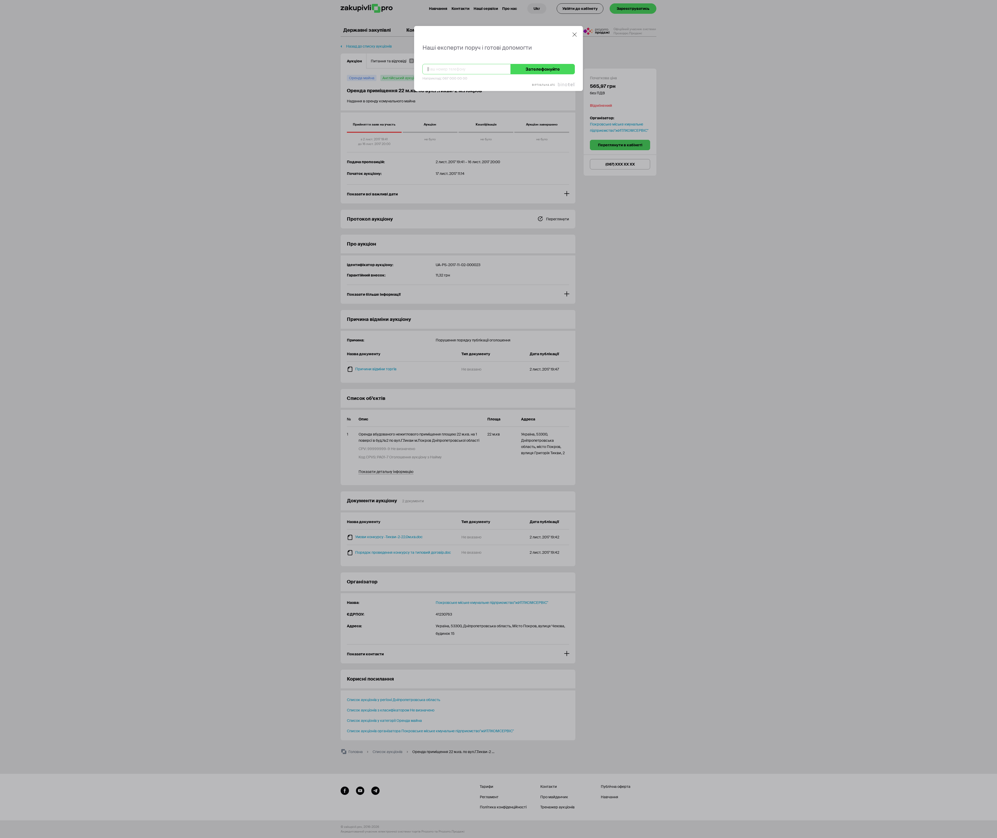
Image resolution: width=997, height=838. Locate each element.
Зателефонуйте (543, 69)
